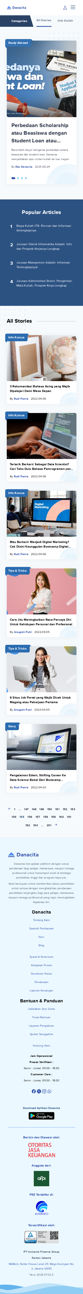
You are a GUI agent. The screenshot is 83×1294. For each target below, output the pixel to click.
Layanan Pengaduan (41, 1025)
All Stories (44, 20)
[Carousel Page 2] (18, 178)
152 (65, 809)
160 (61, 817)
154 (14, 817)
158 (45, 817)
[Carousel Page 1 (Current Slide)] (13, 178)
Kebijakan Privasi (41, 965)
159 (53, 817)
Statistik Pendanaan (41, 928)
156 (29, 817)
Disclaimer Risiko (41, 973)
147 (26, 809)
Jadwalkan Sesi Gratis (41, 1009)
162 (27, 825)
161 (69, 817)
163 (35, 825)
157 (38, 817)
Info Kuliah (65, 21)
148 (34, 809)
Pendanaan (41, 982)
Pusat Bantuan (41, 1017)
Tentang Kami (41, 920)
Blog (41, 945)
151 (57, 809)
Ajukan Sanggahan (41, 1034)
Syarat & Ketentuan (41, 956)
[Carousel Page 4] (26, 178)
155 (21, 817)
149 (41, 809)
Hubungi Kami (41, 1045)
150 (49, 809)
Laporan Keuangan (41, 990)
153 (72, 809)
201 (49, 825)
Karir (41, 937)
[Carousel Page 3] (22, 178)
